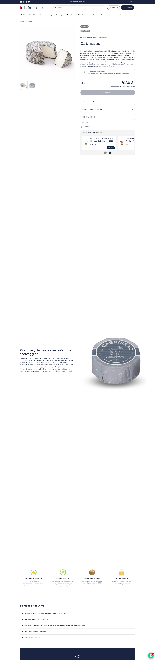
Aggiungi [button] (111, 147)
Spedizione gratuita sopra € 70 (77, 1)
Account (115, 8)
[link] (86, 143)
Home (22, 21)
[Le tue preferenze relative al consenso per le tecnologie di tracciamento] (3, 657)
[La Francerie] (31, 7)
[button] (107, 102)
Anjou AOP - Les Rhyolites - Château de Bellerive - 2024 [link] (101, 140)
